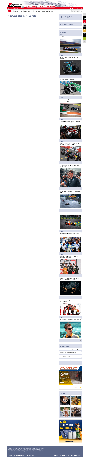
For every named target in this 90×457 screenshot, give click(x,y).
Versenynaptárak (50, 6)
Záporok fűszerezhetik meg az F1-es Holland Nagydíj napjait (70, 192)
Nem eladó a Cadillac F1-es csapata (67, 79)
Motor (21, 11)
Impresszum (56, 455)
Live (47, 11)
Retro (35, 11)
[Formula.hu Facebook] (70, 8)
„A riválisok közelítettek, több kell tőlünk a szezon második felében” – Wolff (69, 166)
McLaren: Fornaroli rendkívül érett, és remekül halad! (70, 319)
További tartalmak (64, 346)
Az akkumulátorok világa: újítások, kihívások (68, 360)
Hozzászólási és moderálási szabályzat (73, 455)
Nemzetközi (27, 11)
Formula (16, 11)
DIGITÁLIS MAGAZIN (31, 6)
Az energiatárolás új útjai (65, 356)
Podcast (43, 11)
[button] (81, 8)
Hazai (31, 11)
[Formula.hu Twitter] (72, 8)
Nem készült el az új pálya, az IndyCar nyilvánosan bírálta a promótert (70, 300)
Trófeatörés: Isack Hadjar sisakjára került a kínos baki (69, 234)
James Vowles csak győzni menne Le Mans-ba (69, 213)
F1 (12, 11)
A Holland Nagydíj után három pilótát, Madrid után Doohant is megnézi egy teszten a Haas (70, 122)
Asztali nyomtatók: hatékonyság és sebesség (69, 349)
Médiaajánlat (62, 455)
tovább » (80, 340)
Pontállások (41, 6)
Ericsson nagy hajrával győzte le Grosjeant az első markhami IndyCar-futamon (70, 257)
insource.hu (34, 455)
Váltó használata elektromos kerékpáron (68, 352)
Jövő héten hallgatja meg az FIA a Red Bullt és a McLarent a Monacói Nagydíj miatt (69, 144)
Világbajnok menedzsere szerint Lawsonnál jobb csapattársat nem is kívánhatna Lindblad (69, 279)
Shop (9, 11)
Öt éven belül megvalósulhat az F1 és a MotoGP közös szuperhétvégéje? (69, 100)
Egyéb (39, 11)
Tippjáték (51, 11)
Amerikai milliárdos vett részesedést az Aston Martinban (69, 58)
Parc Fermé (63, 32)
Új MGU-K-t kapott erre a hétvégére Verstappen (69, 36)
